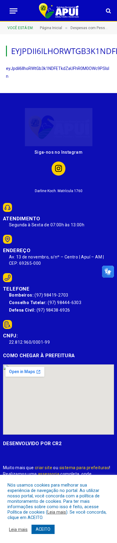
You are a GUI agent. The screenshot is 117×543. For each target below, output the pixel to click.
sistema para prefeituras (84, 467)
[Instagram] (59, 168)
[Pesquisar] (108, 11)
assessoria (48, 474)
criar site (43, 467)
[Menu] (11, 11)
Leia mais (56, 512)
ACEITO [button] (43, 529)
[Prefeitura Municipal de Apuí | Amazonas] (58, 11)
